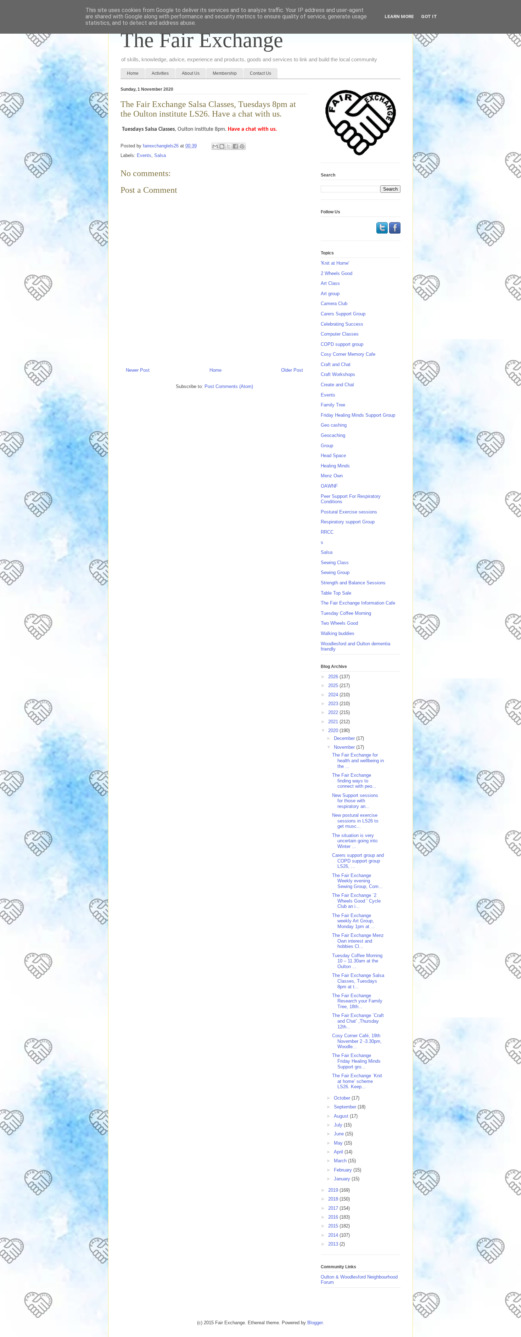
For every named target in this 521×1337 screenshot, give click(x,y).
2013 (334, 1244)
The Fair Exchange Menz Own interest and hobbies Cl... (358, 941)
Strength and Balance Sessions (353, 582)
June (339, 1133)
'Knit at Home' (335, 263)
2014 (334, 1235)
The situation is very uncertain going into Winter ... (354, 841)
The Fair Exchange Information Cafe (358, 603)
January (343, 1178)
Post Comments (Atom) (229, 386)
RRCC (327, 532)
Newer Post (138, 370)
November (345, 747)
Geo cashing (334, 425)
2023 (334, 703)
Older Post (292, 370)
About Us (191, 73)
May (339, 1143)
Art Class (330, 283)
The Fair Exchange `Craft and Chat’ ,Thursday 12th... (358, 1021)
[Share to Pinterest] (242, 146)
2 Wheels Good (336, 273)
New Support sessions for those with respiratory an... (355, 801)
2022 (334, 712)
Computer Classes (340, 334)
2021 (334, 721)
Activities (160, 73)
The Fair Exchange (202, 40)
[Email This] (215, 146)
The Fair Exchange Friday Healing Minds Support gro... (356, 1061)
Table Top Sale (336, 593)
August (342, 1116)
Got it (429, 16)
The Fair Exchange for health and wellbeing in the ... (358, 760)
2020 (334, 730)
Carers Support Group (343, 313)
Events (144, 155)
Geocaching (333, 435)
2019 (334, 1190)
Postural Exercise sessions (349, 512)
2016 (334, 1217)
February (343, 1170)
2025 (334, 685)
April (339, 1152)
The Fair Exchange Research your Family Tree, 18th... (357, 1001)
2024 (334, 694)
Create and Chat (337, 384)
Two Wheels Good (339, 623)
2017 (334, 1208)
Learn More (399, 16)
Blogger (315, 1322)
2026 (334, 676)
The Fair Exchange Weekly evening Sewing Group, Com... (357, 881)
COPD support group (342, 344)
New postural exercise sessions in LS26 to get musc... (355, 821)
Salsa (160, 155)
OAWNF (329, 486)
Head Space (333, 455)
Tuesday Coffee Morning (346, 613)
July (339, 1125)
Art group (330, 293)
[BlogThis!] (221, 146)
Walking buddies (337, 633)
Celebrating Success (342, 324)
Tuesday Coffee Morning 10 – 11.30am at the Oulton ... (357, 961)
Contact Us (260, 73)
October (343, 1098)
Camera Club (334, 303)
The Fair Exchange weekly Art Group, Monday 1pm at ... (353, 921)
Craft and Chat (336, 364)
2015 (334, 1226)
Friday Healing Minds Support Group (358, 415)
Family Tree (333, 405)
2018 (334, 1199)
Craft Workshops (338, 374)
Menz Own (332, 475)
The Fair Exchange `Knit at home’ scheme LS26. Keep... (357, 1081)
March (341, 1160)
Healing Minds (335, 465)
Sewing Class (335, 562)
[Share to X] (228, 146)
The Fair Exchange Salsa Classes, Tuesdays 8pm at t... (358, 981)
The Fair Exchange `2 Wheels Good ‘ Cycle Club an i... (356, 901)
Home (133, 73)
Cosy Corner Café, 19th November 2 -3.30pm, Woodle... (357, 1041)
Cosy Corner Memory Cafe (348, 354)
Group (327, 445)
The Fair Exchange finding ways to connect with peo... (354, 781)
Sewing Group (335, 572)
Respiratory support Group (348, 521)
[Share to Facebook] (235, 146)
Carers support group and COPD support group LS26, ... (358, 861)
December (345, 738)
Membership (225, 73)
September (346, 1107)
